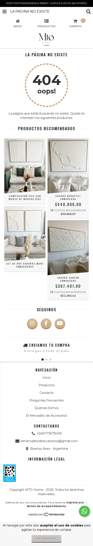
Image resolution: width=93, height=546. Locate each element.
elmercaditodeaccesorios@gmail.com (49, 441)
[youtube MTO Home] (60, 323)
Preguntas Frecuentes (46, 400)
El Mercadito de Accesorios (46, 416)
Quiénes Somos (47, 408)
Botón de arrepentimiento (46, 506)
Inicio (47, 378)
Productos (47, 385)
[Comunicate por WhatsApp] (84, 511)
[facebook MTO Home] (46, 323)
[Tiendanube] (47, 515)
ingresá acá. (75, 502)
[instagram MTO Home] (32, 323)
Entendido (46, 538)
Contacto (47, 393)
